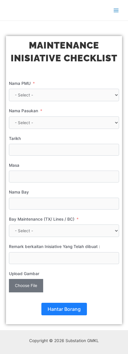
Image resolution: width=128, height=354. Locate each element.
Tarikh (15, 138)
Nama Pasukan (23, 110)
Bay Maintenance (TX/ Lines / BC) (41, 219)
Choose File (26, 285)
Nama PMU (20, 83)
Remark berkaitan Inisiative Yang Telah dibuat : (54, 246)
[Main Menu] (116, 10)
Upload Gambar (24, 273)
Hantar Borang (64, 309)
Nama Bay (19, 192)
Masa (14, 165)
